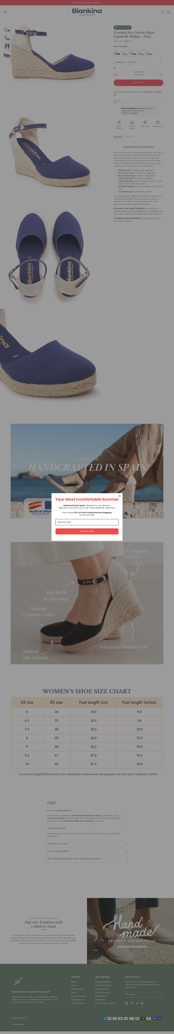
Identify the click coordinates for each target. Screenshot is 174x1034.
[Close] (120, 496)
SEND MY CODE (87, 531)
